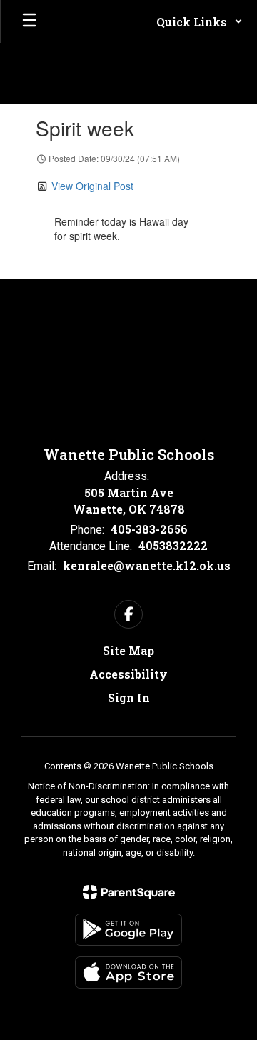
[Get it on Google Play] (128, 930)
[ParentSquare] (128, 892)
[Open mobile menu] (29, 21)
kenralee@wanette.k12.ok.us (147, 565)
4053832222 (173, 545)
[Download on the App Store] (128, 972)
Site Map (128, 650)
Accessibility (128, 673)
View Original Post (92, 186)
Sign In (129, 697)
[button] (199, 21)
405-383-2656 (149, 528)
